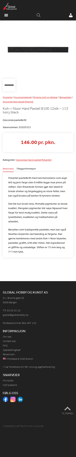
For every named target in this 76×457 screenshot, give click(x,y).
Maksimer (38, 426)
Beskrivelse (8, 169)
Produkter (8, 97)
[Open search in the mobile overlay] (38, 15)
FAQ (5, 345)
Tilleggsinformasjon (26, 169)
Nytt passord (10, 385)
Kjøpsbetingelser (12, 350)
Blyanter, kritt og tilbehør (45, 97)
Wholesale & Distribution (19, 358)
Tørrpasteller (65, 97)
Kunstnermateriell (23, 97)
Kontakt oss (9, 341)
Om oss (7, 336)
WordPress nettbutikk (15, 426)
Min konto (8, 380)
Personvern (9, 354)
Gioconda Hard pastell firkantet (18, 101)
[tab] (8, 170)
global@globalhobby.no (15, 315)
